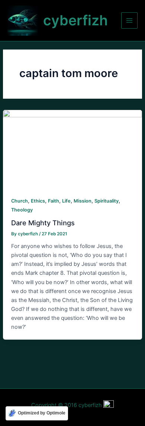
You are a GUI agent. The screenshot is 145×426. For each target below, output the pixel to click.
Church (19, 201)
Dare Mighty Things (43, 223)
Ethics (38, 201)
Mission (82, 201)
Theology (22, 210)
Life (66, 201)
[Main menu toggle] (129, 20)
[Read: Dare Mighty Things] (72, 148)
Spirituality (106, 201)
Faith (53, 201)
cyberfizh (75, 20)
